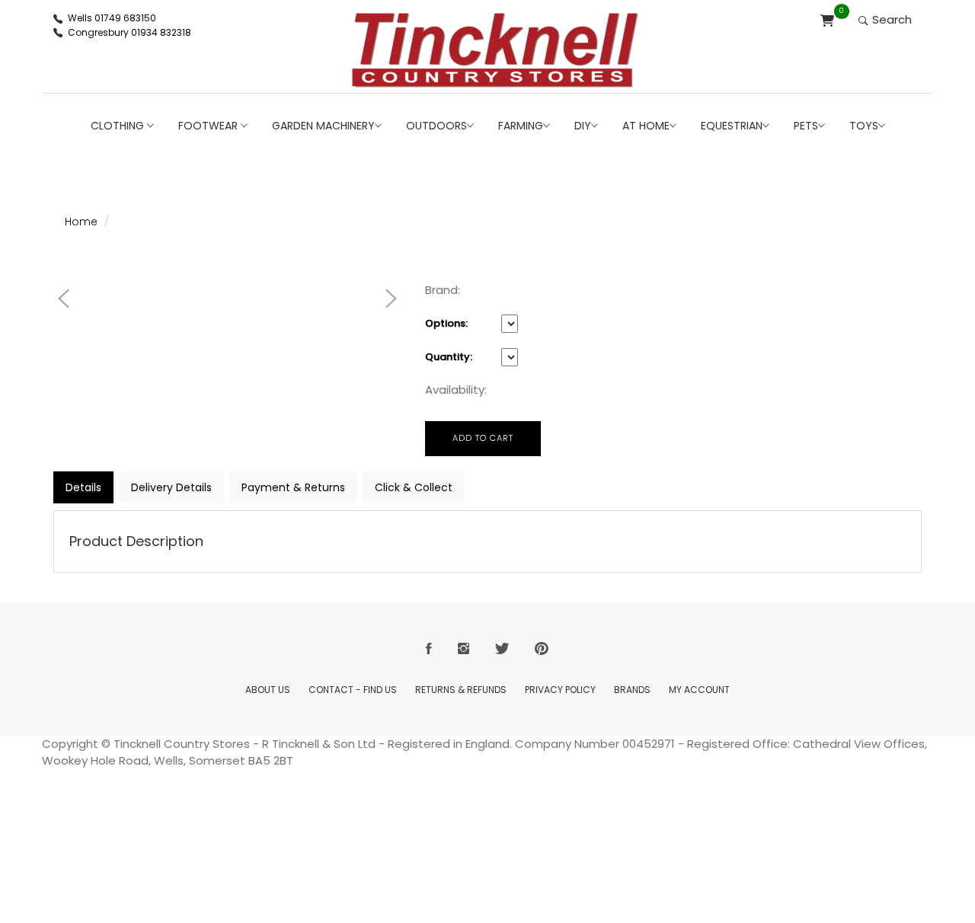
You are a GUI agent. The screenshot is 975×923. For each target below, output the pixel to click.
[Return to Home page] (495, 50)
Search (890, 19)
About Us (267, 689)
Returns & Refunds (461, 689)
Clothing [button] (119, 125)
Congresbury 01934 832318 (129, 32)
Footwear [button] (209, 125)
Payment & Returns (293, 487)
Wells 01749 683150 (112, 17)
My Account (699, 689)
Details (83, 487)
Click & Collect (413, 487)
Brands (632, 689)
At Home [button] (646, 125)
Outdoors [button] (436, 125)
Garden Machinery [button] (323, 125)
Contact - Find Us (352, 689)
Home (81, 221)
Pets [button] (806, 125)
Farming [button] (520, 125)
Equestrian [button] (731, 125)
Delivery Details (171, 487)
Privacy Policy (560, 689)
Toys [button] (863, 125)
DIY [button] (582, 125)
